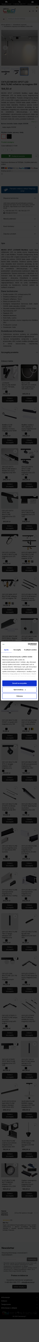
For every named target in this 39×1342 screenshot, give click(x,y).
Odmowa (19, 696)
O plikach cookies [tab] (30, 649)
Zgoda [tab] (6, 649)
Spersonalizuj (18, 689)
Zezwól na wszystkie (19, 683)
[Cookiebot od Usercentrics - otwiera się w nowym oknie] (28, 644)
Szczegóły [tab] (17, 649)
